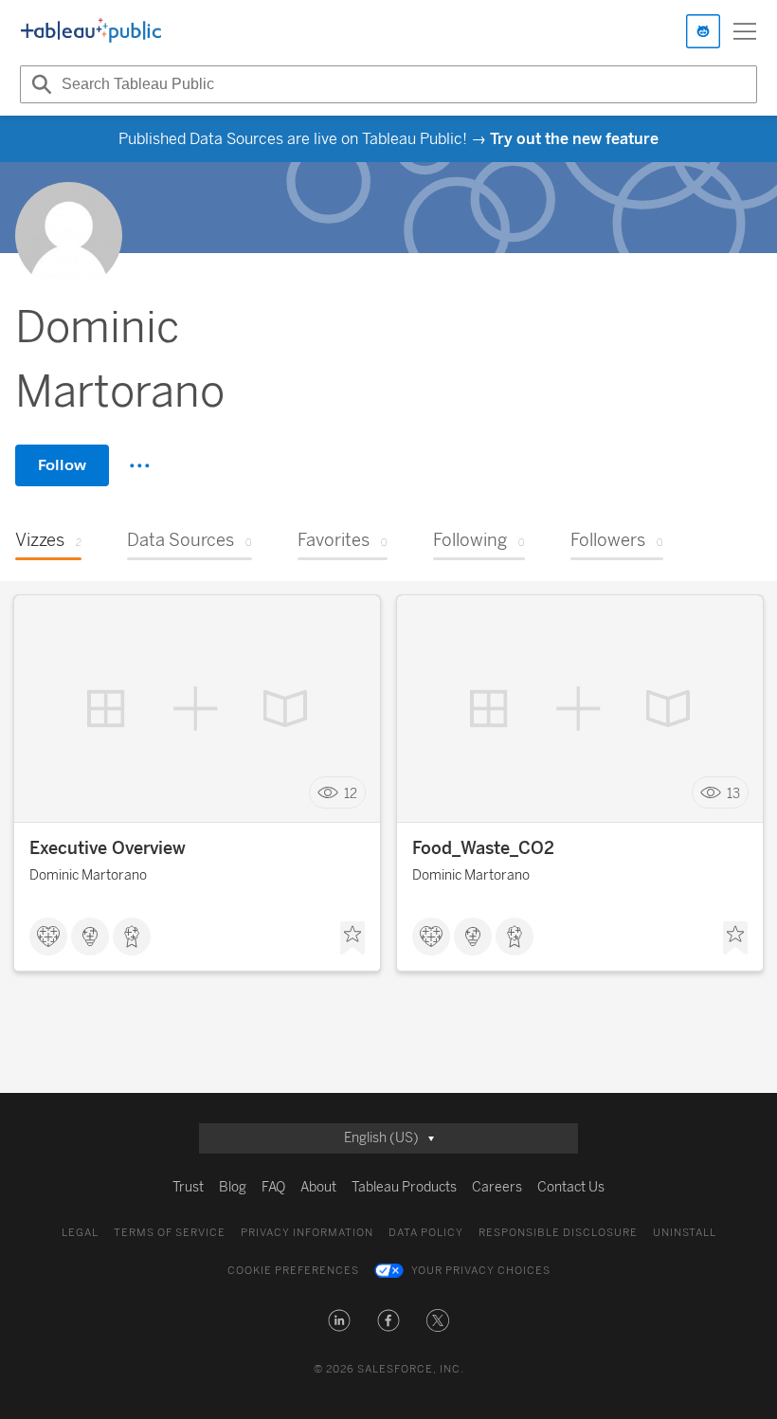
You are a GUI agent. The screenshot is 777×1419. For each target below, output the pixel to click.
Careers (497, 1187)
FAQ (273, 1187)
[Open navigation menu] (745, 31)
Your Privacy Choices (481, 1270)
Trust (188, 1187)
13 (733, 793)
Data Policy (425, 1233)
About (318, 1187)
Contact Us (571, 1187)
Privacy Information (307, 1233)
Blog (232, 1187)
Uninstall (684, 1233)
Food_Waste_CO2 (483, 848)
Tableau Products (404, 1187)
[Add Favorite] (352, 938)
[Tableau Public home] (91, 31)
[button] (339, 1320)
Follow (62, 465)
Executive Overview (107, 848)
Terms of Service (170, 1233)
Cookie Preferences (293, 1270)
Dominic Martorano (88, 875)
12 (350, 793)
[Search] (39, 84)
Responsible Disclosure (558, 1233)
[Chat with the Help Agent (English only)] (703, 31)
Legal (80, 1233)
